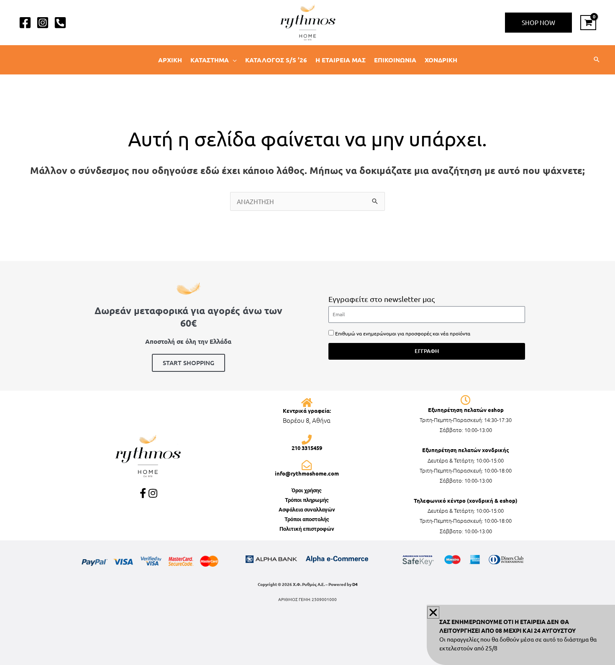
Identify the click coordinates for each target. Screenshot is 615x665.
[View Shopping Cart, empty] (588, 22)
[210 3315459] (307, 440)
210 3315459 (307, 447)
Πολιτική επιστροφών (306, 529)
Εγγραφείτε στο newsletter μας (381, 298)
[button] (538, 23)
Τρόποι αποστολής (306, 519)
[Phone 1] (60, 22)
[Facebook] (25, 22)
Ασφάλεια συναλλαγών (307, 509)
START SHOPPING (188, 362)
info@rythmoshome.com (307, 473)
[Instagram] (42, 22)
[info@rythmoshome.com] (307, 465)
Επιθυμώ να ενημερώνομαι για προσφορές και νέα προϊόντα (402, 333)
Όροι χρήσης (307, 490)
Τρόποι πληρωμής (307, 500)
